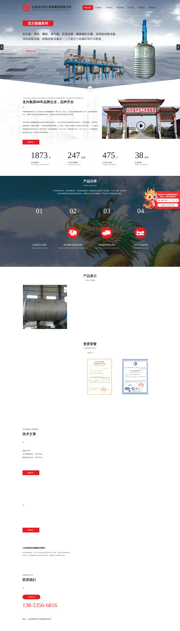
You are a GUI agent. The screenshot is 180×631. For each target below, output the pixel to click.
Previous (2, 47)
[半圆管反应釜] (45, 328)
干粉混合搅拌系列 (73, 244)
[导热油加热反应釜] (90, 328)
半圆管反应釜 (45, 332)
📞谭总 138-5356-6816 (168, 205)
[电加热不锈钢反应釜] (135, 328)
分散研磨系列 (106, 244)
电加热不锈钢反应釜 (135, 332)
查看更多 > (31, 142)
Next (178, 47)
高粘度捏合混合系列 (39, 244)
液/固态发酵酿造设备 (140, 244)
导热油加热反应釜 (90, 332)
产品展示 (90, 275)
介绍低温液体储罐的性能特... (34, 548)
